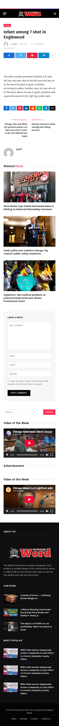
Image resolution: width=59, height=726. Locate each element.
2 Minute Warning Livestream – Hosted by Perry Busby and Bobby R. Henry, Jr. (36, 612)
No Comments (38, 44)
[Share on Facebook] (9, 55)
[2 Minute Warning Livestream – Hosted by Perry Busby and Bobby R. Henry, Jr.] (11, 612)
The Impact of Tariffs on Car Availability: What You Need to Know (36, 626)
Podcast (34, 719)
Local (7, 25)
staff (14, 44)
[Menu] (5, 13)
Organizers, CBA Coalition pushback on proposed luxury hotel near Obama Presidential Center (25, 298)
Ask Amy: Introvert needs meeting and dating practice (43, 127)
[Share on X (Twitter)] (20, 55)
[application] (29, 443)
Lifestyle (23, 719)
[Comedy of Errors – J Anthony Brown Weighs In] (11, 598)
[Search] (54, 13)
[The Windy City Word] (29, 13)
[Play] (7, 454)
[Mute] (47, 454)
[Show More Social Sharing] (52, 55)
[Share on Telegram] (43, 55)
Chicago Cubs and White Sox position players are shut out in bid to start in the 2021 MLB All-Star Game (15, 130)
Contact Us (46, 719)
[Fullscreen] (51, 454)
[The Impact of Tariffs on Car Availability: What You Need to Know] (11, 626)
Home (13, 719)
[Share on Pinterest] (32, 55)
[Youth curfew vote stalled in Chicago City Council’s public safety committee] (29, 231)
